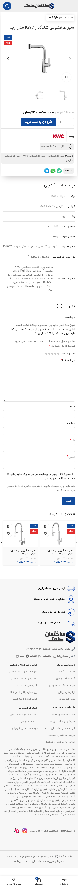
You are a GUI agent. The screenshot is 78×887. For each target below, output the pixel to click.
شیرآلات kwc (58, 196)
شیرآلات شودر (67, 699)
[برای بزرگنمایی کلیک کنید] (66, 77)
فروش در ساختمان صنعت (59, 721)
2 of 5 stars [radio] (54, 353)
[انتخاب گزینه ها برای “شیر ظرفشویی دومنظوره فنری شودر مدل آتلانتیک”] (45, 526)
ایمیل (71, 457)
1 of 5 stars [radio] (57, 353)
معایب (71, 423)
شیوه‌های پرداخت (27, 685)
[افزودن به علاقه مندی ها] (45, 533)
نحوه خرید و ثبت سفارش (23, 672)
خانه (70, 18)
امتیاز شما (69, 353)
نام (72, 440)
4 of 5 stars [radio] (48, 353)
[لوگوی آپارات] (18, 832)
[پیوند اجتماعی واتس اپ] (40, 656)
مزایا (72, 407)
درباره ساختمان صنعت (61, 735)
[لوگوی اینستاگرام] (26, 832)
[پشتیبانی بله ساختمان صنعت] (59, 170)
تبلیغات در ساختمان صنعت (58, 728)
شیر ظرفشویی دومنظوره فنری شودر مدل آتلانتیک (60, 552)
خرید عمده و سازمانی (25, 699)
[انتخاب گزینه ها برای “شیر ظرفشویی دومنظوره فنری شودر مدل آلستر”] (8, 526)
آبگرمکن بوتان (66, 692)
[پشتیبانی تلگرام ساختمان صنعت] (46, 170)
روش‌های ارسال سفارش (24, 679)
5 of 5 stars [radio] (45, 353)
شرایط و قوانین (29, 722)
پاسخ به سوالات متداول (24, 715)
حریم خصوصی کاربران (25, 728)
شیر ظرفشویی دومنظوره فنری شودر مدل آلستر (23, 552)
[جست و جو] (7, 6)
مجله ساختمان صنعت (62, 714)
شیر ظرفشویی (54, 18)
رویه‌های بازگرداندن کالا (24, 692)
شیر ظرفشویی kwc (34, 156)
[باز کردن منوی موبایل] (73, 6)
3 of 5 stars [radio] (51, 353)
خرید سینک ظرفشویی (62, 685)
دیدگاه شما (68, 360)
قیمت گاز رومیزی (65, 679)
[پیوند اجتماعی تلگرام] (27, 656)
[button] (70, 59)
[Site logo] (39, 6)
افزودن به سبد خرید (38, 122)
